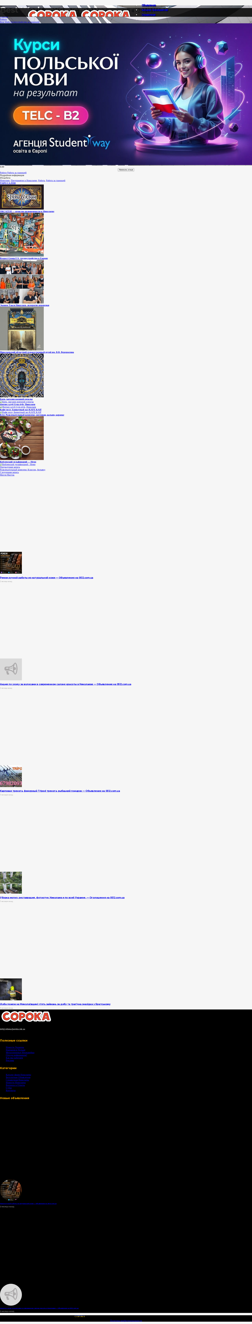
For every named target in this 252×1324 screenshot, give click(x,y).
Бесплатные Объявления (18, 1077)
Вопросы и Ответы (15, 1085)
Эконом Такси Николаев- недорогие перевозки (24, 305)
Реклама (10, 1060)
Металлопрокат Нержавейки (20, 1052)
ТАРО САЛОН (8, 183)
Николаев (5, 180)
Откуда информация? (16, 1055)
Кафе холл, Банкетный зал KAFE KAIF (21, 409)
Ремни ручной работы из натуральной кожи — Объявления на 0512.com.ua (46, 577)
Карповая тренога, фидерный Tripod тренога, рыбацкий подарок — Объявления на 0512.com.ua (60, 791)
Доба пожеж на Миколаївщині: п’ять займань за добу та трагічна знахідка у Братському (55, 1004)
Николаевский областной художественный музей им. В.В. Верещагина (37, 352)
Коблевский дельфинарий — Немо (18, 462)
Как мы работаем (14, 1058)
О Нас (9, 1088)
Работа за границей (55, 180)
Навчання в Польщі (15, 1050)
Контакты (11, 1090)
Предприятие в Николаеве (24, 180)
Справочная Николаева (17, 1080)
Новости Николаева (16, 1082)
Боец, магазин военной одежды (16, 399)
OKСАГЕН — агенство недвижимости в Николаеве (27, 211)
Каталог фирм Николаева (18, 1074)
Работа (3, 19)
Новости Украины (15, 1047)
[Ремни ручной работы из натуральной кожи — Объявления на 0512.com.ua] (11, 573)
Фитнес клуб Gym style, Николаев (17, 404)
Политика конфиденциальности (126, 1320)
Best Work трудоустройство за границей (20, 22)
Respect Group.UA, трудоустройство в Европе (24, 258)
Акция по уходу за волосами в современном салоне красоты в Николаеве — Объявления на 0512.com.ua (65, 684)
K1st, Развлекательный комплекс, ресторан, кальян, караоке (32, 415)
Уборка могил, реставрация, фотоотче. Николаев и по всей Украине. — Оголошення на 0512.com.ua (62, 897)
